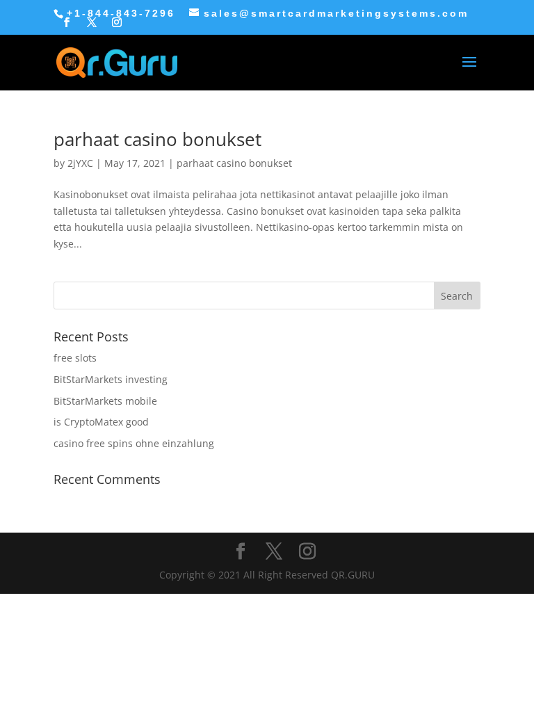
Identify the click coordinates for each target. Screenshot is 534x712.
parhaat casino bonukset (157, 139)
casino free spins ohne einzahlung (134, 443)
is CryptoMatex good (101, 421)
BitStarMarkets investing (111, 379)
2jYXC (80, 163)
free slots (75, 357)
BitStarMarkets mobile (105, 400)
